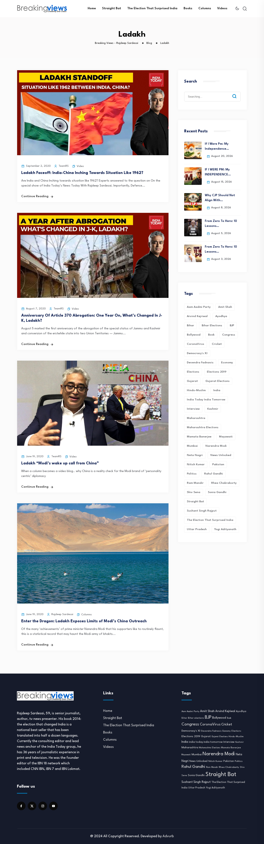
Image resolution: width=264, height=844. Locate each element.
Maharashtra (196, 418)
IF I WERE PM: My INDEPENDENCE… (218, 172)
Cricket (217, 344)
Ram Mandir (195, 482)
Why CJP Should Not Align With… (220, 198)
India (216, 390)
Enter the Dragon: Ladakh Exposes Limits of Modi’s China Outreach (84, 621)
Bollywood (193, 334)
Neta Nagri (195, 455)
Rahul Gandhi (213, 473)
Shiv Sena (193, 492)
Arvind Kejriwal (197, 316)
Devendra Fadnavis (200, 362)
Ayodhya (221, 316)
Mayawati (226, 436)
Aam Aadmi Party (199, 306)
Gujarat (192, 381)
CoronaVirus (195, 344)
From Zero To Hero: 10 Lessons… (221, 224)
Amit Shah (225, 306)
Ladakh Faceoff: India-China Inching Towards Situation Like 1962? (82, 173)
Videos (222, 8)
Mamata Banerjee (199, 436)
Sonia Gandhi (217, 492)
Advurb (168, 836)
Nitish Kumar (196, 464)
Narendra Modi (216, 445)
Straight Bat (111, 8)
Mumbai (192, 445)
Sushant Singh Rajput (202, 510)
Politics (192, 473)
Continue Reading (34, 196)
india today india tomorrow (206, 399)
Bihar (190, 325)
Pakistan (218, 464)
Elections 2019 (216, 371)
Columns (204, 8)
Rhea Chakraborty (224, 482)
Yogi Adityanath (225, 529)
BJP (232, 325)
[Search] (237, 93)
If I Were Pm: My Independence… (217, 146)
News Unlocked (220, 455)
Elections (193, 371)
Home (92, 8)
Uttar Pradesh (197, 529)
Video (80, 166)
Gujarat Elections (217, 381)
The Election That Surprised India (152, 8)
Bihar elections (212, 325)
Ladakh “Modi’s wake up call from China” (60, 463)
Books (188, 8)
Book (211, 334)
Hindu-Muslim (196, 390)
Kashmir (212, 408)
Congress (228, 334)
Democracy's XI (197, 353)
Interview (193, 408)
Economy (227, 362)
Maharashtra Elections (202, 427)
